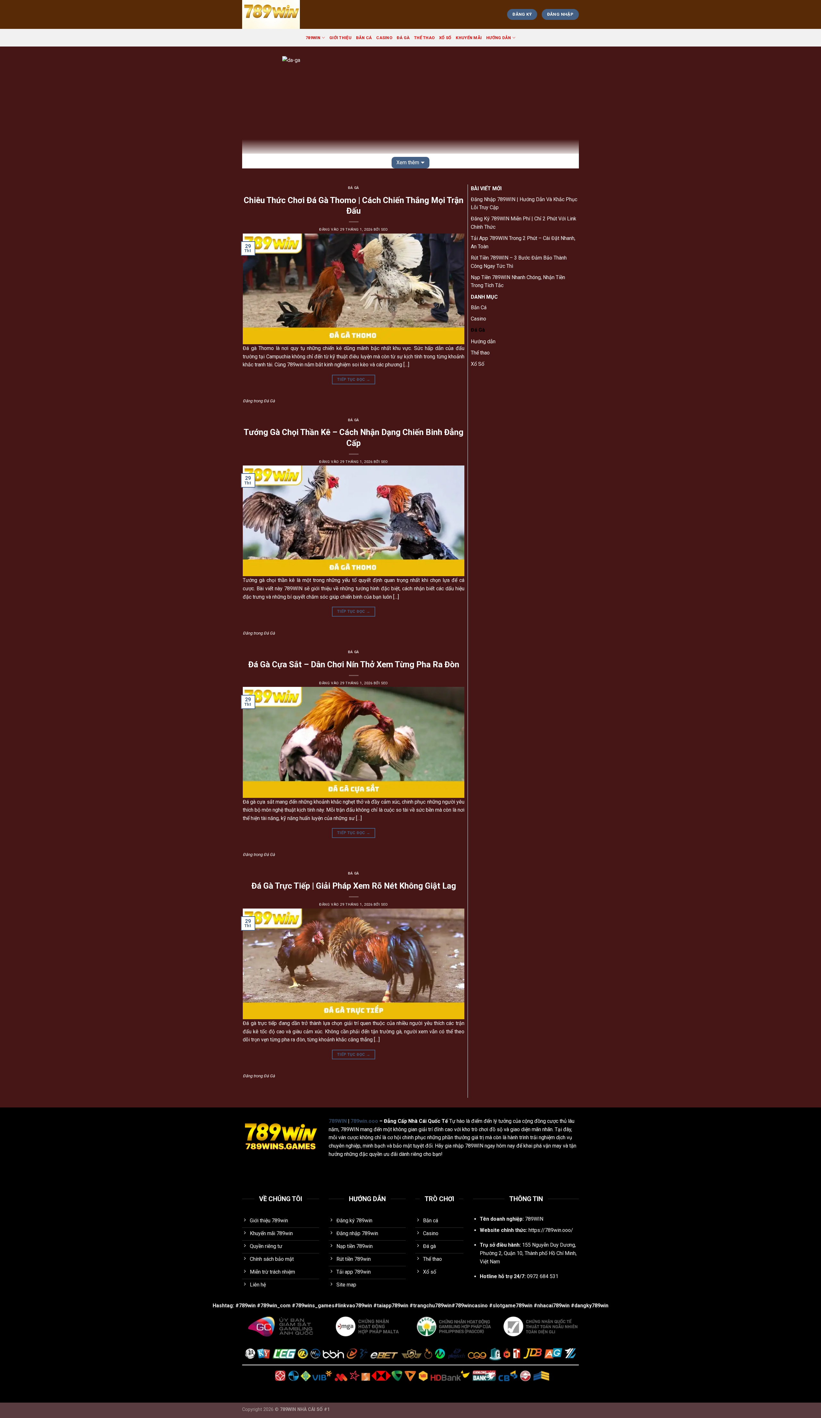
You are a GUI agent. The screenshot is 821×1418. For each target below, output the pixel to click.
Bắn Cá (364, 37)
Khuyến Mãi (469, 37)
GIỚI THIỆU (340, 37)
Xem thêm (407, 162)
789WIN (313, 37)
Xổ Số (445, 37)
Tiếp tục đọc (353, 379)
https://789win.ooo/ (551, 1230)
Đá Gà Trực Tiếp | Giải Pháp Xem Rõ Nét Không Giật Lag (353, 886)
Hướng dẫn (498, 37)
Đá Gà (403, 37)
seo (384, 229)
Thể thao (424, 37)
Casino (384, 37)
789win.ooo (364, 1121)
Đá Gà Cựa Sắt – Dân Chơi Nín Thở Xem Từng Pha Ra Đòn (353, 664)
